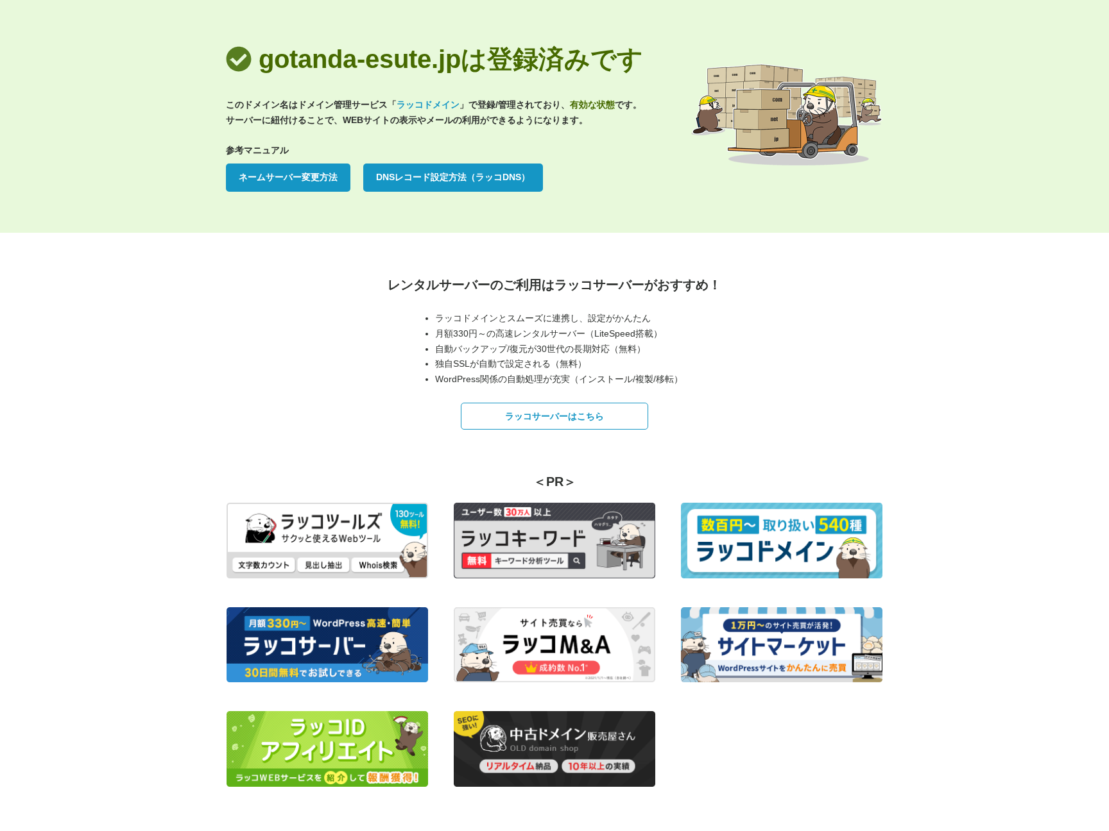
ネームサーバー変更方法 (288, 177)
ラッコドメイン (428, 104)
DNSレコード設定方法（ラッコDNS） (453, 177)
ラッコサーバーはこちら (554, 416)
